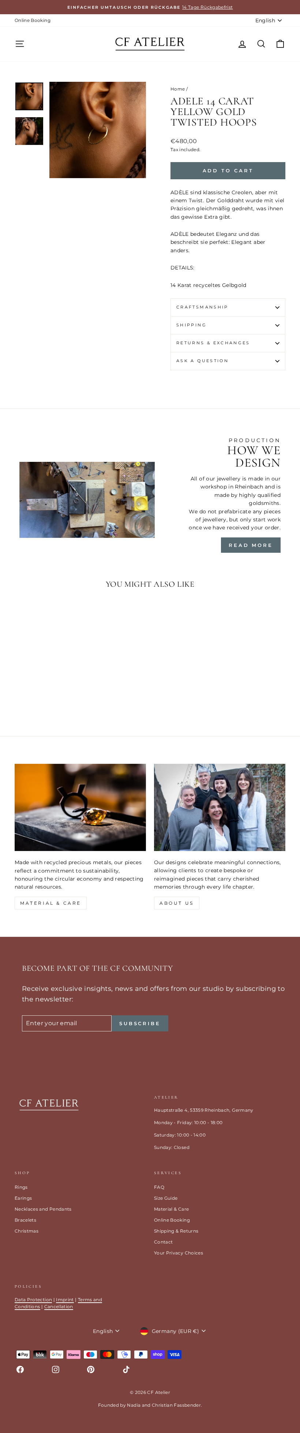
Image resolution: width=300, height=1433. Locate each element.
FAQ (159, 1187)
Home (177, 89)
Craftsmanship (202, 307)
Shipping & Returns (176, 1231)
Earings (23, 1198)
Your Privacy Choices (178, 1253)
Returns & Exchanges (213, 342)
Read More (251, 545)
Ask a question (202, 360)
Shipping (191, 324)
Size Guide (166, 1198)
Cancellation (58, 1306)
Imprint (65, 1299)
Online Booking (32, 20)
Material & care (50, 903)
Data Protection (33, 1299)
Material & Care (171, 1209)
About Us (177, 903)
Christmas (26, 1231)
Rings (21, 1187)
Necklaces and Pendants (43, 1209)
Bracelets (25, 1220)
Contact (163, 1242)
